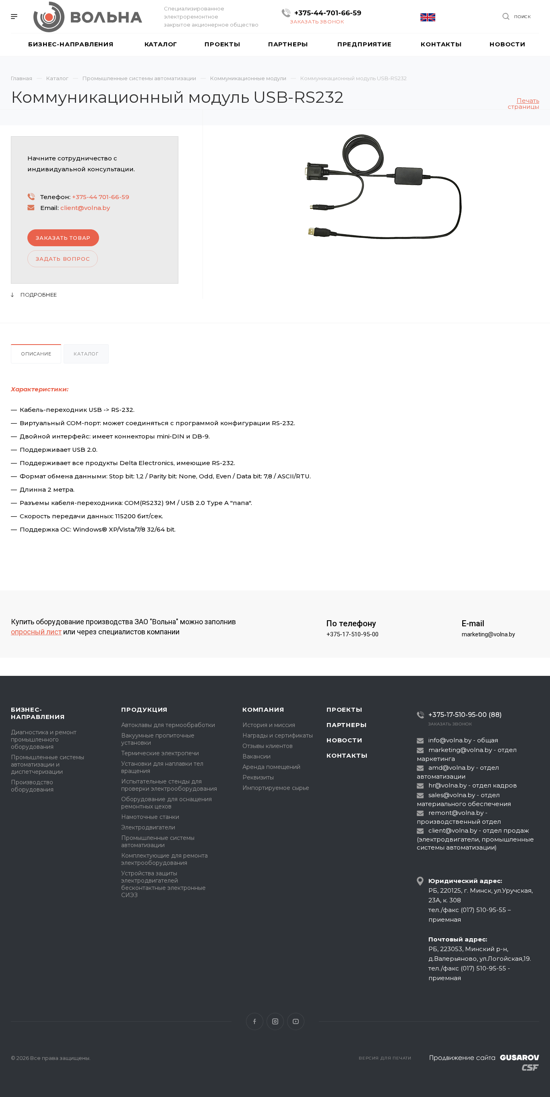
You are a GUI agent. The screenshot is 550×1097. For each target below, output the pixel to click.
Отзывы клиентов (267, 746)
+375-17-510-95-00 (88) (465, 715)
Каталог (86, 354)
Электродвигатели (148, 827)
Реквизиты (258, 777)
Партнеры (346, 725)
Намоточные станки (150, 817)
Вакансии (256, 756)
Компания (263, 709)
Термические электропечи (160, 753)
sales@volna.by (451, 795)
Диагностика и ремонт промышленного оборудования (44, 739)
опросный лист (36, 631)
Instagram (275, 1021)
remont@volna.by (456, 813)
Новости (344, 740)
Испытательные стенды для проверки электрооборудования (169, 785)
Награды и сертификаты (277, 735)
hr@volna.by (447, 785)
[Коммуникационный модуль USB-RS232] (383, 186)
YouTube (295, 1021)
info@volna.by (449, 740)
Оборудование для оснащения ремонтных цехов (166, 803)
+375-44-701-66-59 (327, 13)
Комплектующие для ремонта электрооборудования (164, 859)
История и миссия (268, 725)
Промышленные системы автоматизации (157, 841)
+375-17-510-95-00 (352, 634)
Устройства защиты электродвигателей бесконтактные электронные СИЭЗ (163, 884)
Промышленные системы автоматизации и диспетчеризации (47, 764)
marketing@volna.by (488, 634)
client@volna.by (85, 208)
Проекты (344, 709)
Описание (36, 354)
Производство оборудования (32, 786)
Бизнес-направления (38, 713)
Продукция (144, 709)
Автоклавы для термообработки (168, 725)
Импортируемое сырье (275, 788)
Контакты (347, 755)
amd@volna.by (451, 767)
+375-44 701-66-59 (100, 197)
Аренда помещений (271, 767)
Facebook (254, 1021)
